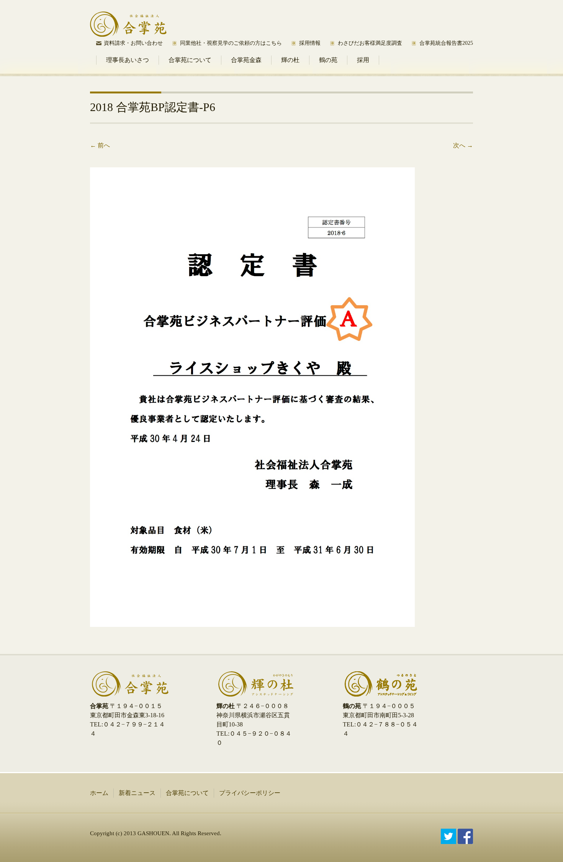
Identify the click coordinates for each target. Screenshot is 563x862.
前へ (100, 145)
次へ (463, 145)
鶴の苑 (328, 60)
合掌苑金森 (246, 60)
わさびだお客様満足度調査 (370, 43)
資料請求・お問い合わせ (133, 43)
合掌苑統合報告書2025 (446, 43)
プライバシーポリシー (249, 793)
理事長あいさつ (127, 60)
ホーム (99, 793)
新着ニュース (137, 793)
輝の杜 (290, 60)
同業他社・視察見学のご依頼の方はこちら (231, 43)
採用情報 (310, 43)
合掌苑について (190, 60)
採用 (363, 60)
